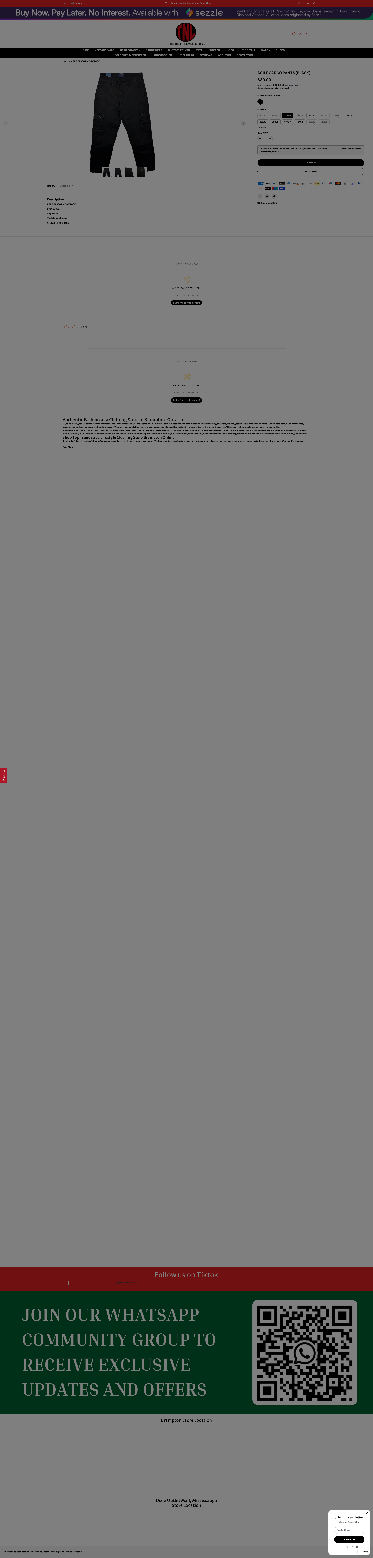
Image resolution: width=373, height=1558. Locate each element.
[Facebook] (341, 1546)
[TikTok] (351, 1546)
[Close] (367, 1513)
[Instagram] (346, 1546)
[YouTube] (356, 1546)
